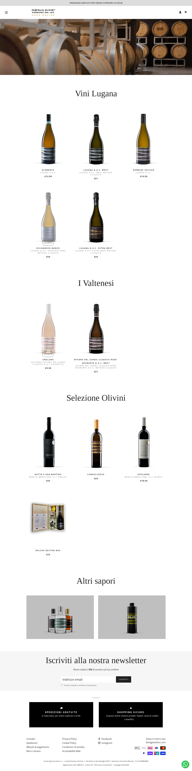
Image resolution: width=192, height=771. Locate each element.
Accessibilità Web (71, 751)
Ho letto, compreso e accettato (80, 685)
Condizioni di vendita (73, 747)
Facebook (106, 738)
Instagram (106, 742)
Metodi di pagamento (37, 747)
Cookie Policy (69, 742)
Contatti (30, 738)
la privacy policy (91, 685)
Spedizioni (31, 742)
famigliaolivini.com (156, 742)
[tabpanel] (96, 47)
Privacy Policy (69, 738)
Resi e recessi (33, 751)
